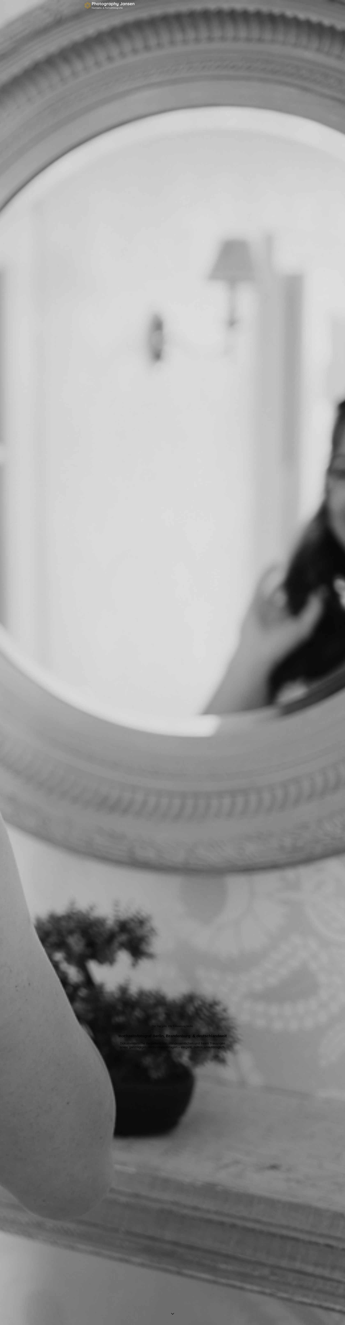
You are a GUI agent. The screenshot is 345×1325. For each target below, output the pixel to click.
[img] (172, 662)
